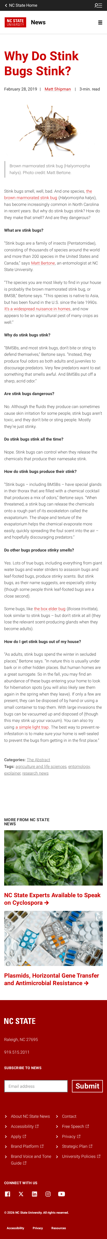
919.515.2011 (17, 1052)
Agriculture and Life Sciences (41, 766)
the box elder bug (49, 608)
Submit (87, 1086)
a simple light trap (32, 727)
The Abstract (38, 759)
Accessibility (15, 1228)
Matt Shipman (58, 89)
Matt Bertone (43, 263)
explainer (12, 773)
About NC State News (30, 1116)
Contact (69, 1116)
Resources (58, 1228)
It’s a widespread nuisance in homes (37, 308)
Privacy (38, 1228)
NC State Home (23, 5)
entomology (79, 766)
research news (35, 773)
